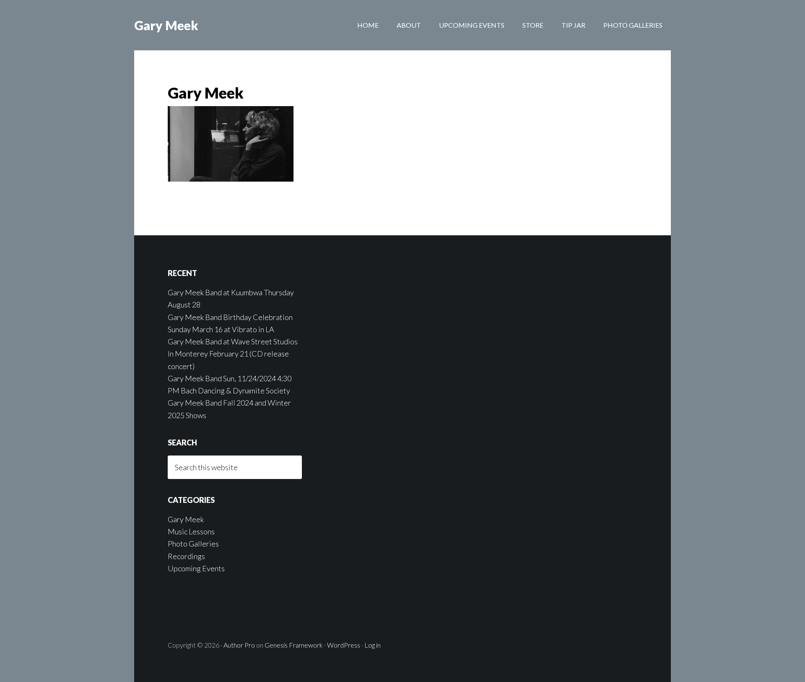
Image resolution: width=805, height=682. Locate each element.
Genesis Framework (294, 645)
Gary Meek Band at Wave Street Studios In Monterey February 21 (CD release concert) (233, 354)
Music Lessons (191, 531)
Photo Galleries (193, 543)
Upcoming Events (196, 568)
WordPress (343, 645)
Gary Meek (166, 25)
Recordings (186, 556)
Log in (372, 645)
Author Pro (239, 645)
